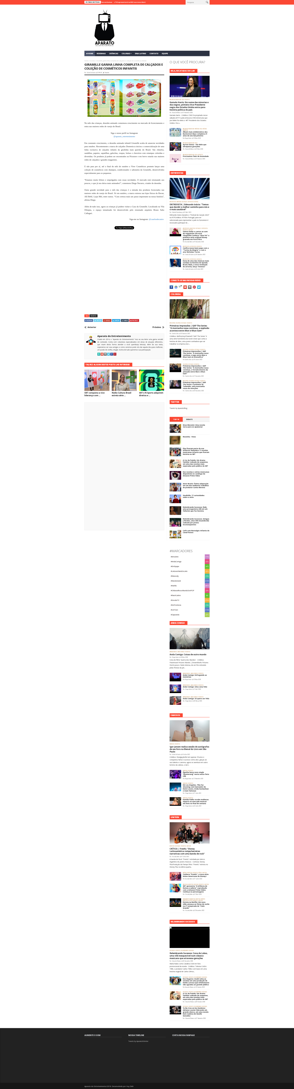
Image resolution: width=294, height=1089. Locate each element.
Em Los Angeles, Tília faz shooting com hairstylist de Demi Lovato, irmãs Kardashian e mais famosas (196, 788)
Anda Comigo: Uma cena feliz (195, 687)
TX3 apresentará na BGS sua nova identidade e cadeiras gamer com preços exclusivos (111, 2)
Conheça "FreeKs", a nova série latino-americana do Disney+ (196, 875)
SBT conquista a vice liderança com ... (94, 394)
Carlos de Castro (91, 73)
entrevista (191, 201)
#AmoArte (174, 557)
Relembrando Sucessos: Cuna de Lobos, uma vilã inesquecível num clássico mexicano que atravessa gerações (189, 955)
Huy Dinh (129, 1086)
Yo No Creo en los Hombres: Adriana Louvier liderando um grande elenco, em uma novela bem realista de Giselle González (195, 1012)
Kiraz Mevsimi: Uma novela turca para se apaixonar (194, 426)
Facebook (89, 320)
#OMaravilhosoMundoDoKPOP (182, 590)
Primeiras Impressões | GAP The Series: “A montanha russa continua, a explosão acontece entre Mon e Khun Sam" (189, 328)
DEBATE (189, 419)
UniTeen (190, 230)
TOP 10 (176, 419)
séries (200, 872)
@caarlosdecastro (156, 219)
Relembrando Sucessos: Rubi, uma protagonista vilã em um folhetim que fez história (195, 509)
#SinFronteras (176, 605)
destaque (184, 201)
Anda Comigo (181, 651)
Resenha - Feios (189, 437)
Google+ (108, 320)
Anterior (92, 327)
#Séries (185, 872)
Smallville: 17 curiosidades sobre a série (193, 496)
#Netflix (174, 586)
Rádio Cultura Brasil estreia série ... (121, 394)
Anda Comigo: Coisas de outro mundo (188, 654)
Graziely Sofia (188, 242)
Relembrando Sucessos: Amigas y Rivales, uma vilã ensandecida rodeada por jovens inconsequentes (196, 522)
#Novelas (185, 884)
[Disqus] (124, 436)
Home (86, 61)
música (205, 129)
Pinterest (135, 320)
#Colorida (172, 323)
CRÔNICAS (113, 53)
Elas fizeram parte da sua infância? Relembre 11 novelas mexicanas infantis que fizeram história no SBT (196, 451)
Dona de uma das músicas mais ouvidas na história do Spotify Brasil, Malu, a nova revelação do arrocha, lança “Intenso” (196, 264)
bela (183, 99)
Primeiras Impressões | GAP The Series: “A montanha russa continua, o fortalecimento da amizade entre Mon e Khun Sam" (195, 370)
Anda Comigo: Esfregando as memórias (195, 676)
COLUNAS (126, 53)
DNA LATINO (140, 53)
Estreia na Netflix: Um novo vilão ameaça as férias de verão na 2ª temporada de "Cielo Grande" (196, 905)
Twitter (98, 320)
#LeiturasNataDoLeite (179, 571)
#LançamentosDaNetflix (189, 899)
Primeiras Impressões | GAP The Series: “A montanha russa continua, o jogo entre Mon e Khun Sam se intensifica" (195, 354)
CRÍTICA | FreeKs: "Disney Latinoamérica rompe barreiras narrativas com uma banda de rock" (187, 851)
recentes (92, 61)
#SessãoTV (175, 600)
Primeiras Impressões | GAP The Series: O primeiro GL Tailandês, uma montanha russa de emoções (194, 385)
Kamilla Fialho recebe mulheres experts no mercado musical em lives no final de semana (196, 801)
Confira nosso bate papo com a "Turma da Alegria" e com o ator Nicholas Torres (196, 250)
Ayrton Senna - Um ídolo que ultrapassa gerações (194, 145)
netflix (190, 900)
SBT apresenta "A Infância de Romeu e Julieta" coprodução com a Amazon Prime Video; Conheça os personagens (195, 889)
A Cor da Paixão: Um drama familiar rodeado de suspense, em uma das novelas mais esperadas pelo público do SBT (195, 463)
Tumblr (125, 320)
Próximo (156, 327)
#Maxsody (175, 576)
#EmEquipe (175, 566)
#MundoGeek (176, 581)
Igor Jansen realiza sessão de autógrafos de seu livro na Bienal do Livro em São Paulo (189, 749)
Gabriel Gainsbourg (177, 212)
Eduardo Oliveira (176, 961)
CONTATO (154, 53)
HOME (90, 53)
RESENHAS (101, 53)
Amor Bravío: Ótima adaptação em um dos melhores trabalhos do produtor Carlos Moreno (196, 486)
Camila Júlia (175, 333)
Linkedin (116, 320)
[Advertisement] (124, 256)
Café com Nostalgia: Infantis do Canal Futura (196, 531)
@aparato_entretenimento (124, 136)
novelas (196, 884)
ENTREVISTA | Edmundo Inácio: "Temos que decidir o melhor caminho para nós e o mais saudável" (189, 207)
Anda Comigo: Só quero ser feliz (196, 698)
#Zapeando (175, 615)
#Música (197, 129)
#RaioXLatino (176, 595)
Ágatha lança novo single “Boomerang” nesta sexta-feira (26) (196, 774)
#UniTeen (192, 228)
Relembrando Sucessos (187, 950)
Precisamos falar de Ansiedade (196, 156)
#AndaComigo (176, 561)
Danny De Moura (176, 112)
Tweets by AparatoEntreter (138, 1041)
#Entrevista (173, 201)
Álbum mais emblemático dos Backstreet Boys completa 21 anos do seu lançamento (195, 134)
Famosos (172, 744)
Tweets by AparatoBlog (178, 408)
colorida (178, 323)
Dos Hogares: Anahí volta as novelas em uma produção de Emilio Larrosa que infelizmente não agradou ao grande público (196, 982)
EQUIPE (165, 53)
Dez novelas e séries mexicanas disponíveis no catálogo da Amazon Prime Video (196, 474)
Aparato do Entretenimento (114, 336)
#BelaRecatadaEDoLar (175, 99)
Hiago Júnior (188, 138)
